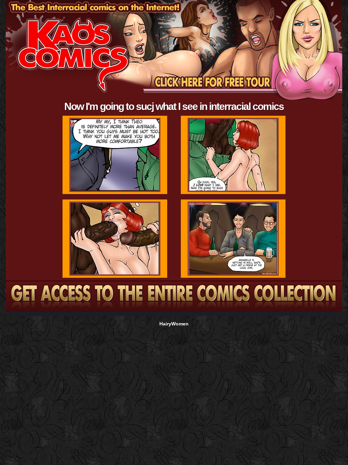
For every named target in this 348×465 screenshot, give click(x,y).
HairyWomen (174, 323)
